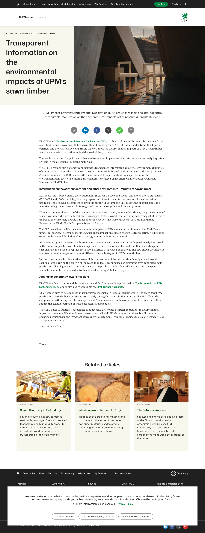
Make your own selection (136, 516)
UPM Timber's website (109, 286)
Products (21, 483)
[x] (178, 526)
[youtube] (185, 526)
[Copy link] (74, 130)
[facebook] (172, 526)
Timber (42, 17)
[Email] (131, 130)
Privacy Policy (124, 504)
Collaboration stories (120, 473)
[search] (186, 4)
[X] (108, 130)
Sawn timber (29, 473)
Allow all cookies (64, 516)
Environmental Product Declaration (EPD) (81, 141)
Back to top (182, 473)
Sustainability (67, 473)
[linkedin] (165, 526)
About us (52, 473)
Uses (41, 473)
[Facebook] (96, 130)
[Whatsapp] (119, 130)
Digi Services (99, 473)
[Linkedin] (85, 130)
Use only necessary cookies (98, 516)
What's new (84, 473)
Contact (161, 4)
